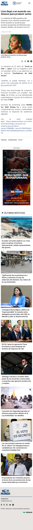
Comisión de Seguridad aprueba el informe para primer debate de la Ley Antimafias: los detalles (15, 413)
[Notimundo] (4, 3)
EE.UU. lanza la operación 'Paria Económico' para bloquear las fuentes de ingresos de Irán (14, 346)
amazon (4, 140)
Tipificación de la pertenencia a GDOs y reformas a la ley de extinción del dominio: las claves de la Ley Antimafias (16, 278)
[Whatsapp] (22, 61)
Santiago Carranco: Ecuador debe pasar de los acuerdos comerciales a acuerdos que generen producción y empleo (16, 380)
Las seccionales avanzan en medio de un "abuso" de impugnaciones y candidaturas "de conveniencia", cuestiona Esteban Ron (16, 446)
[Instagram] (7, 505)
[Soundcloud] (10, 505)
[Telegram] (31, 61)
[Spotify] (13, 505)
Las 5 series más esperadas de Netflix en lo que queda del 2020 (16, 83)
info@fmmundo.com (6, 501)
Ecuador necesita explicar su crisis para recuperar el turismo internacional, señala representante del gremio (16, 244)
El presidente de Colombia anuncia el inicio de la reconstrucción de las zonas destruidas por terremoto (16, 480)
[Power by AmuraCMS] (27, 512)
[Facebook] (28, 61)
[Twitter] (25, 61)
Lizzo (21, 140)
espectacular (13, 140)
